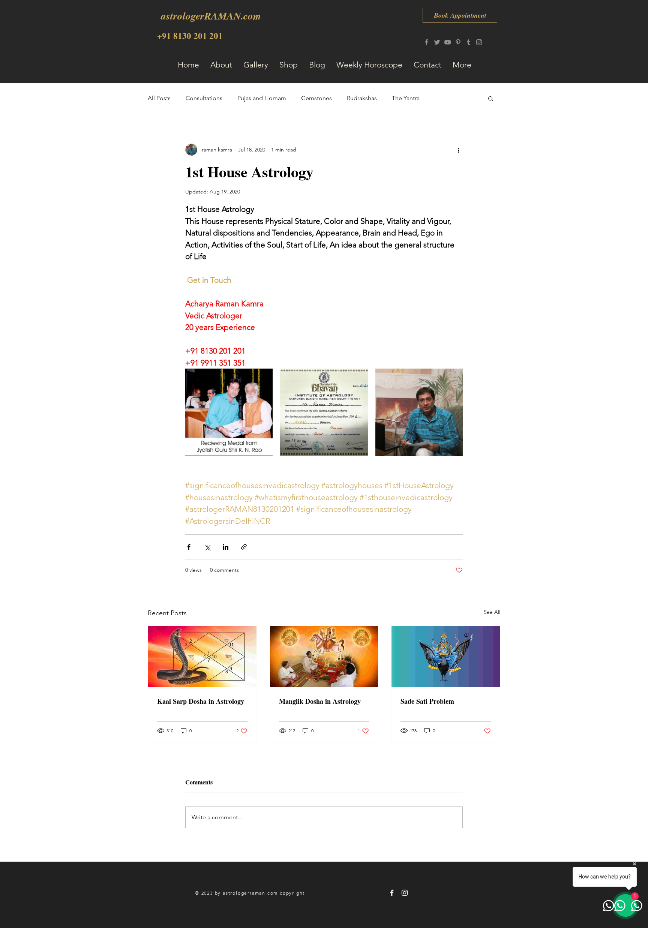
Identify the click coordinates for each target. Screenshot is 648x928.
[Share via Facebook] (188, 546)
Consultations (204, 98)
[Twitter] (437, 42)
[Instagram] (479, 42)
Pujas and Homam (261, 98)
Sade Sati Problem (427, 701)
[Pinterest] (458, 42)
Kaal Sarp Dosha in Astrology (200, 701)
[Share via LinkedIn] (225, 546)
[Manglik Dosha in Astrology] (324, 656)
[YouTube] (448, 42)
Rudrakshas (362, 98)
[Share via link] (244, 546)
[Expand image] (229, 412)
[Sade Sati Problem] (446, 656)
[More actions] (458, 149)
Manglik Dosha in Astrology (320, 701)
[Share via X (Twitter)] (207, 546)
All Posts (159, 98)
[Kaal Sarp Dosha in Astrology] (202, 656)
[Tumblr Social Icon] (468, 42)
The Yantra (406, 98)
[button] (490, 98)
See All (492, 612)
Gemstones (316, 98)
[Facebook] (426, 42)
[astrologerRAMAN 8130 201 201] (392, 893)
